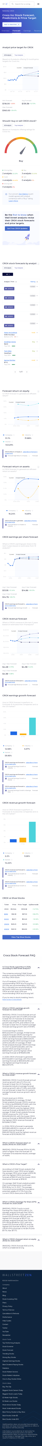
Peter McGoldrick (10, 333)
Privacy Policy (7, 1306)
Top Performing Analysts (11, 1343)
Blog (4, 1295)
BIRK (6, 914)
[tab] (5, 30)
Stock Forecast (7, 1350)
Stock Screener (7, 1346)
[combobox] (22, 4)
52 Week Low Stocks (9, 1401)
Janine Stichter (9, 360)
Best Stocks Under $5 (10, 1416)
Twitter (4, 1328)
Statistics (5, 1368)
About (4, 1288)
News (4, 1292)
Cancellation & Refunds (10, 1313)
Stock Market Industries (10, 1375)
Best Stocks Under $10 (10, 1419)
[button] (21, 281)
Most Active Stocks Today (11, 1405)
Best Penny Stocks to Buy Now (13, 1412)
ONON (6, 924)
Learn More (13, 201)
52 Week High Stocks (10, 1397)
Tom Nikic (8, 351)
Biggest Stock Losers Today (12, 1394)
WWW (6, 929)
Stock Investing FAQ (9, 1299)
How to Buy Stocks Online (11, 1379)
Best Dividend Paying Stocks (12, 1364)
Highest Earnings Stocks (11, 1361)
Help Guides (6, 1321)
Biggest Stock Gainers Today (12, 1390)
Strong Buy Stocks (9, 1357)
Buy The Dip (6, 1387)
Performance (7, 1317)
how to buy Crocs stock (12, 999)
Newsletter (6, 1335)
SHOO (6, 919)
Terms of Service (8, 1310)
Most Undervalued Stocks (11, 1408)
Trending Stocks (8, 1354)
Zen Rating (23, 194)
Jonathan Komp (10, 342)
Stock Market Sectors (10, 1372)
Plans (4, 1303)
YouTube (5, 1331)
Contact (5, 1324)
